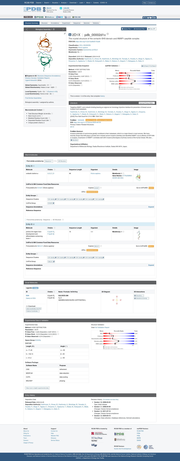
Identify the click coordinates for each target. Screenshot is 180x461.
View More (75, 140)
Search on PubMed (91, 120)
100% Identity (98, 199)
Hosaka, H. (134, 59)
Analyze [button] (64, 2)
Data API (153, 29)
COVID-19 (103, 2)
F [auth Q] (51, 234)
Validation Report (43, 78)
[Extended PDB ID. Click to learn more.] (107, 33)
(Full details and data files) (110, 399)
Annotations (55, 23)
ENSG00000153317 (92, 250)
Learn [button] (81, 2)
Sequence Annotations (52, 76)
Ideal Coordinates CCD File (34, 308)
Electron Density (30, 78)
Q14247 (40, 188)
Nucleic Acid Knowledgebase (122, 449)
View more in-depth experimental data (37, 388)
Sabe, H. (141, 61)
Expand (151, 207)
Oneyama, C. (73, 61)
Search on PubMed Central (105, 120)
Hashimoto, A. (106, 59)
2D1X (72, 127)
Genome (86, 23)
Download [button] (73, 2)
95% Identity (89, 199)
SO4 (27, 295)
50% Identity (61, 199)
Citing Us (26, 433)
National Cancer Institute (123, 454)
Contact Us (54, 431)
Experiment (66, 23)
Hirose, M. (97, 59)
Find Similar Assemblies (33, 98)
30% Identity (51, 199)
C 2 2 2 (38, 340)
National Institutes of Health (75, 456)
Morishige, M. (116, 59)
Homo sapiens (83, 47)
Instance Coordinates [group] (32, 311)
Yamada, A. (125, 59)
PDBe (138, 433)
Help (144, 3)
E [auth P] (51, 232)
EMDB (139, 440)
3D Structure (62, 161)
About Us (26, 431)
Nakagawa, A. (132, 61)
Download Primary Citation (146, 103)
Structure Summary (31, 23)
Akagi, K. (141, 59)
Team (25, 438)
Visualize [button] (55, 2)
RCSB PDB (29, 2)
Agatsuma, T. (82, 61)
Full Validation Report (102, 327)
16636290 (80, 120)
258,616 (48, 8)
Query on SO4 (31, 298)
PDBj (138, 436)
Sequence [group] (48, 161)
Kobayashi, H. (99, 61)
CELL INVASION (85, 45)
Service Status (55, 440)
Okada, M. (90, 61)
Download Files (140, 29)
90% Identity (79, 199)
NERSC (78, 458)
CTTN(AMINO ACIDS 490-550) (122, 177)
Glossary (53, 438)
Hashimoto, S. (89, 59)
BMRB (139, 438)
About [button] (88, 2)
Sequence (76, 23)
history (102, 96)
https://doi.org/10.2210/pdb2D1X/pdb (88, 41)
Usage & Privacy (28, 443)
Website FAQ (55, 436)
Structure (44, 23)
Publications (27, 436)
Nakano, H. (115, 61)
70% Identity (70, 199)
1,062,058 (66, 8)
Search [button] (46, 2)
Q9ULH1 (40, 246)
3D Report (145, 66)
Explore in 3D (52, 91)
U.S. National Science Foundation (62, 454)
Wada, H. (108, 61)
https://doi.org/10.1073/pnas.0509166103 (87, 122)
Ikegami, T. (123, 61)
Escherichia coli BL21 (90, 50)
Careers (96, 2)
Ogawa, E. (148, 59)
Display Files (127, 29)
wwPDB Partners (142, 429)
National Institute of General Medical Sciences (49, 456)
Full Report (153, 66)
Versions (96, 23)
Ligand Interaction (31, 80)
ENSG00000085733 (92, 192)
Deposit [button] (39, 2)
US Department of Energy (92, 454)
